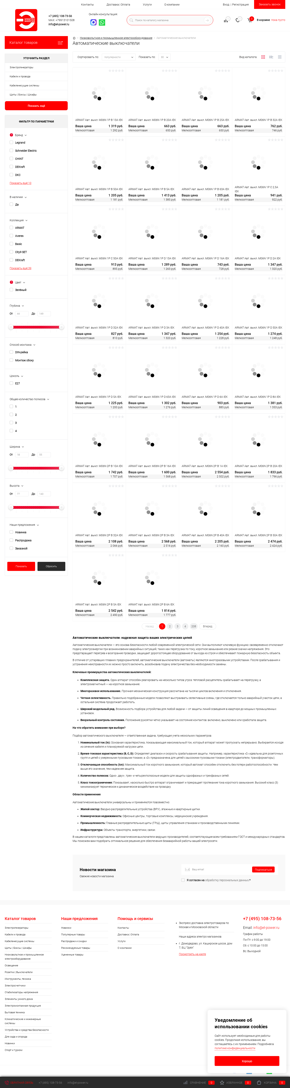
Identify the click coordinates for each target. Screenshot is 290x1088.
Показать (21, 566)
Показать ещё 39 (20, 268)
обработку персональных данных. (227, 880)
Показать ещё (36, 105)
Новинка (20, 532)
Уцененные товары (72, 954)
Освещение (11, 965)
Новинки (10, 1043)
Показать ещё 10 (20, 183)
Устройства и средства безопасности (27, 1029)
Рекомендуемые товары (75, 947)
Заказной (21, 548)
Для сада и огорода (16, 1036)
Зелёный (20, 289)
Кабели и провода (20, 76)
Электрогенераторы (21, 67)
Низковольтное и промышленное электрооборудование (24, 956)
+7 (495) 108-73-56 (60, 16)
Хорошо (247, 1061)
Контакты (87, 4)
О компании (172, 4)
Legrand (20, 142)
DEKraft (20, 166)
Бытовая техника (15, 1012)
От (11, 313)
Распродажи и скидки (74, 941)
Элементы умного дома (19, 998)
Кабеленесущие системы (24, 85)
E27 (17, 383)
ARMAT (19, 227)
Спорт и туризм (13, 1050)
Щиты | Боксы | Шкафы (23, 94)
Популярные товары (73, 934)
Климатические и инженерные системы (23, 1021)
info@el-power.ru (59, 24)
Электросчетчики (15, 985)
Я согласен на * (219, 880)
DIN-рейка (21, 352)
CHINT (19, 158)
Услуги (147, 4)
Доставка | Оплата (118, 4)
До (33, 313)
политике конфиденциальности (235, 1048)
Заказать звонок (270, 4)
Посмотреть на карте (192, 954)
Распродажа (23, 540)
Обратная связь (21, 1082)
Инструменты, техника (18, 978)
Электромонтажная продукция (23, 1005)
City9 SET (21, 252)
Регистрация (240, 4)
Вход (226, 4)
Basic (18, 244)
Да (17, 204)
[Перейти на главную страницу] (27, 20)
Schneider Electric (26, 150)
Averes (19, 235)
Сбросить (51, 566)
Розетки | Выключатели (19, 972)
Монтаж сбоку (24, 360)
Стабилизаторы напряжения (21, 992)
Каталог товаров (23, 42)
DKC (18, 175)
